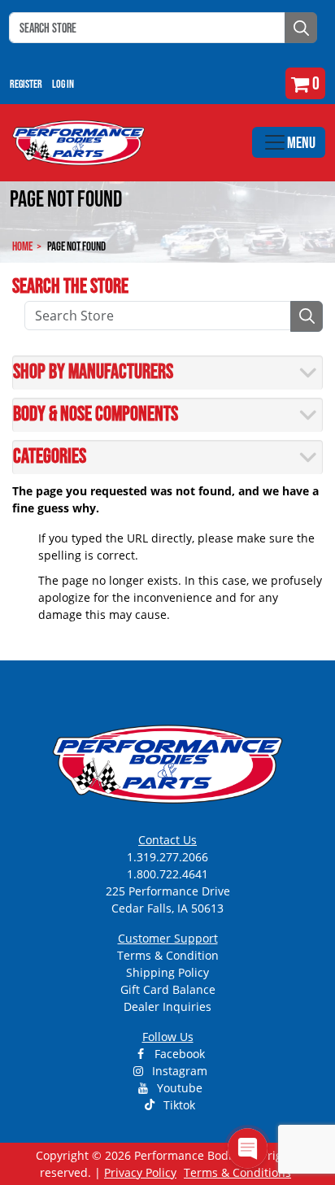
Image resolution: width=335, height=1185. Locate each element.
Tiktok (177, 1105)
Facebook (178, 1053)
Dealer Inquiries (167, 1006)
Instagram (178, 1070)
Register (26, 83)
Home (22, 246)
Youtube (178, 1088)
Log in (63, 83)
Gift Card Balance (167, 989)
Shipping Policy (167, 972)
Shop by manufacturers (93, 370)
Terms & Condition (168, 955)
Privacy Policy (140, 1172)
